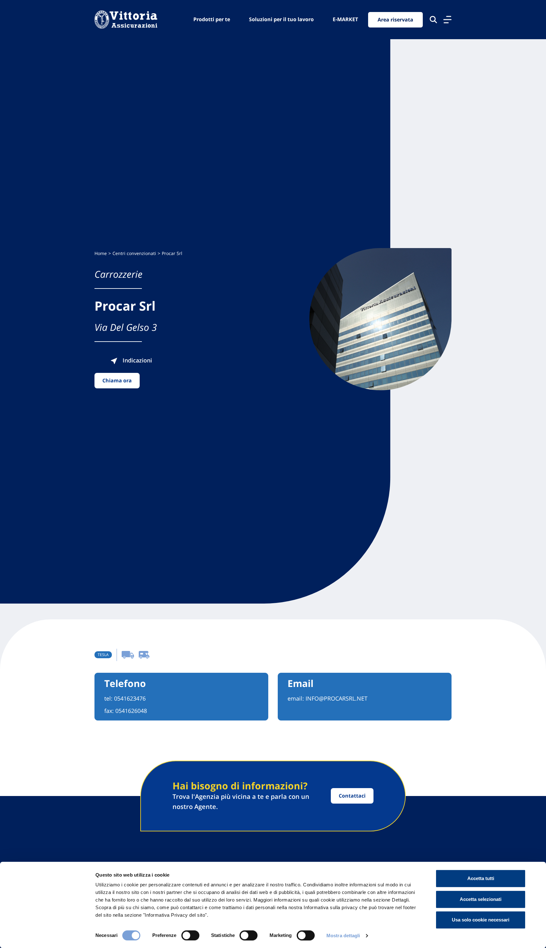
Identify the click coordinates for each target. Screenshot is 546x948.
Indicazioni (136, 360)
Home (100, 253)
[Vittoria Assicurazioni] (125, 19)
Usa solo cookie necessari (480, 919)
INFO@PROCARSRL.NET (336, 698)
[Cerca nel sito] (433, 19)
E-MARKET (345, 19)
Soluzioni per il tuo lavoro (281, 19)
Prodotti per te (211, 19)
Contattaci (352, 795)
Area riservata (395, 19)
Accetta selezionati (480, 899)
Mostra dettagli (343, 935)
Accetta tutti (480, 878)
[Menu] (447, 19)
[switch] (190, 935)
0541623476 (130, 698)
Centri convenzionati (134, 253)
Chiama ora (117, 380)
